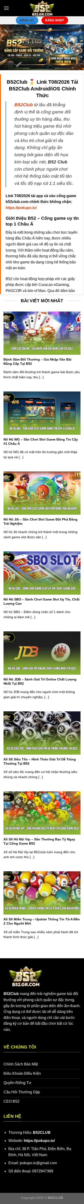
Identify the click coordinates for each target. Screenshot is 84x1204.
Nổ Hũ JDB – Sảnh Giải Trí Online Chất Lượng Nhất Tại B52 (40, 681)
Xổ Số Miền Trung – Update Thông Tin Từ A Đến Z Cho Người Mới (42, 921)
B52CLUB (42, 1132)
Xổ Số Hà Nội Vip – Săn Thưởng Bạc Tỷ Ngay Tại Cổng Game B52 (39, 841)
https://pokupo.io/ (39, 1141)
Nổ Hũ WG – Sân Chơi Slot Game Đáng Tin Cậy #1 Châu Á (41, 441)
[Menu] (6, 8)
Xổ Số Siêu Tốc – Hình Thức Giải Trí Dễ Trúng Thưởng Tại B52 (40, 761)
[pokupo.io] (42, 8)
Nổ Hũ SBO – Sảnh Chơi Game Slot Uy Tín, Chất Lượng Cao (42, 601)
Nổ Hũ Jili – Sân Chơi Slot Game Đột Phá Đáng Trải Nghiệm (40, 521)
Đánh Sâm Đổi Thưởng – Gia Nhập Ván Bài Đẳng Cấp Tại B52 (37, 361)
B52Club (11, 994)
